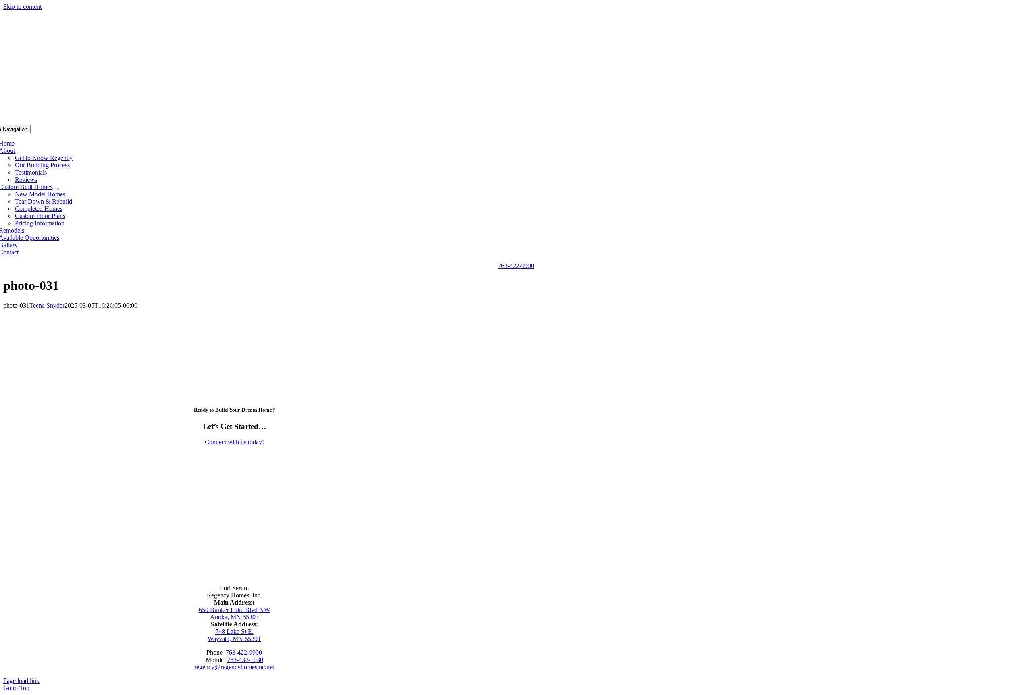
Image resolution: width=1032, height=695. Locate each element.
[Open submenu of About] (18, 153)
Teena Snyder (46, 305)
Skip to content (22, 6)
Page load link (21, 680)
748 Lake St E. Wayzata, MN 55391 (234, 635)
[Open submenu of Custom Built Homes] (55, 189)
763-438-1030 (245, 659)
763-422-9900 (244, 652)
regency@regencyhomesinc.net (234, 667)
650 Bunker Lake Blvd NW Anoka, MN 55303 (234, 613)
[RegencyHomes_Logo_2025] (234, 556)
